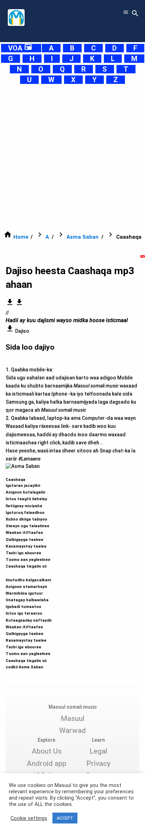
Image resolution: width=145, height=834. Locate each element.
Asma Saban (83, 237)
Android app (46, 763)
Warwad (72, 730)
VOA (20, 48)
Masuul (72, 718)
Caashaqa (28, 570)
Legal (98, 751)
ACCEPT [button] (65, 818)
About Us (47, 751)
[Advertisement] (72, 157)
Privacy (98, 763)
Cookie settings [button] (29, 818)
